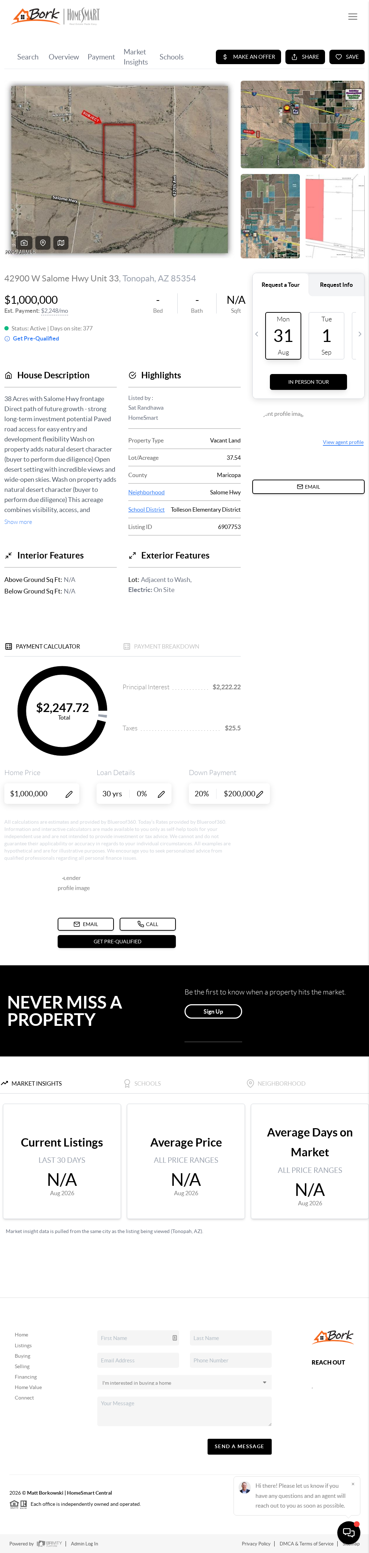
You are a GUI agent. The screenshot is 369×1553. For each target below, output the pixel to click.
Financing (26, 1377)
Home (21, 1335)
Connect (24, 1398)
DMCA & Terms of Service (307, 1544)
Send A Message (239, 1446)
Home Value (28, 1387)
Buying (22, 1356)
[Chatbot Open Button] (348, 1532)
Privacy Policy (256, 1544)
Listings (23, 1345)
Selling (22, 1366)
